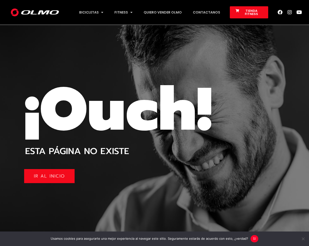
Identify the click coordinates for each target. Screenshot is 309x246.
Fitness (121, 12)
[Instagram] (290, 12)
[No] (303, 238)
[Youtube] (299, 12)
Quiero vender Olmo (163, 12)
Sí (254, 238)
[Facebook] (280, 12)
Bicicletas (89, 12)
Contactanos (206, 12)
